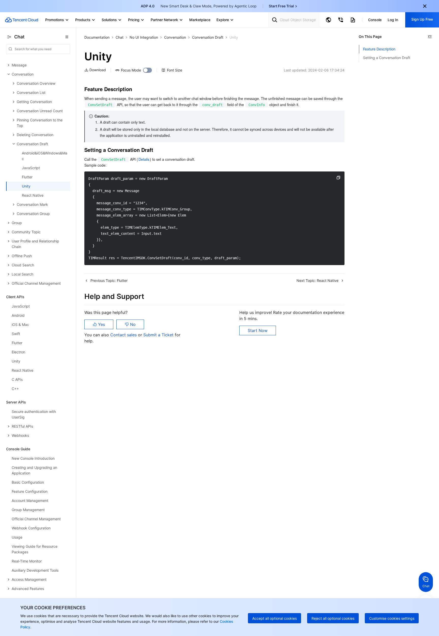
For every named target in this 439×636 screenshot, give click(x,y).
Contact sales (124, 334)
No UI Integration (144, 37)
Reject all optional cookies (332, 618)
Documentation (96, 37)
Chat (119, 37)
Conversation (175, 37)
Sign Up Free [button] (422, 19)
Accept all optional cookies (274, 618)
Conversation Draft (207, 37)
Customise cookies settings (391, 618)
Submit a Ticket (159, 334)
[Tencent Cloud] (21, 20)
